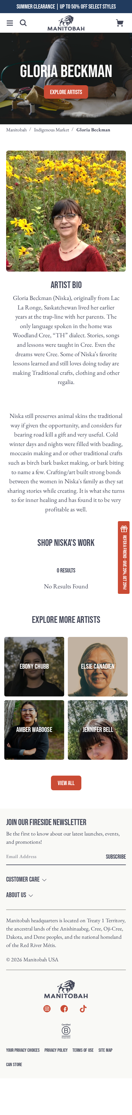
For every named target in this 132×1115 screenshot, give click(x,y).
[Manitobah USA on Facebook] (64, 1010)
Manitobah (16, 129)
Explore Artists (66, 92)
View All (66, 783)
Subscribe (116, 857)
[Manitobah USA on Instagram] (47, 1010)
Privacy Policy (56, 1050)
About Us (16, 895)
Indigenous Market (51, 129)
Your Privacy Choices (23, 1050)
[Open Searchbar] (23, 23)
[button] (10, 23)
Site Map (105, 1050)
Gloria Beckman (93, 129)
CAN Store (14, 1065)
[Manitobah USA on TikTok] (83, 1012)
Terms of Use (83, 1050)
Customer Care (23, 879)
